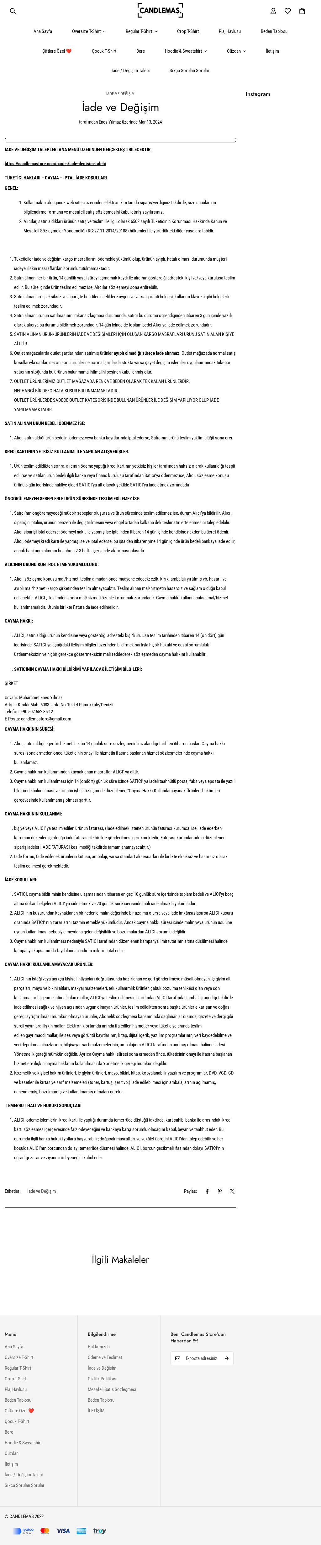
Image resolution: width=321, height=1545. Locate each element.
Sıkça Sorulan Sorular (189, 70)
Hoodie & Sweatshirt (183, 51)
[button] (302, 11)
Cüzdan (234, 51)
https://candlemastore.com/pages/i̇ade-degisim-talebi (55, 164)
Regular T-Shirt (139, 31)
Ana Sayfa (43, 31)
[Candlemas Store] (160, 11)
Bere (140, 51)
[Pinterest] (220, 1191)
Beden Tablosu (274, 31)
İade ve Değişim (120, 94)
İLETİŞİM (96, 1411)
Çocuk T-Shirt (104, 51)
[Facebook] (207, 1191)
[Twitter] (232, 1191)
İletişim (272, 51)
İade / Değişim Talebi (131, 70)
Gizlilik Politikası (103, 1379)
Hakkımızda (99, 1347)
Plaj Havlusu (230, 31)
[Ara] (13, 11)
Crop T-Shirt (188, 31)
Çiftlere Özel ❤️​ (57, 51)
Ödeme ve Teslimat (105, 1357)
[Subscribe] (227, 1358)
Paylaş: (190, 1191)
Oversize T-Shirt (86, 31)
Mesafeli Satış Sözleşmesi (112, 1389)
